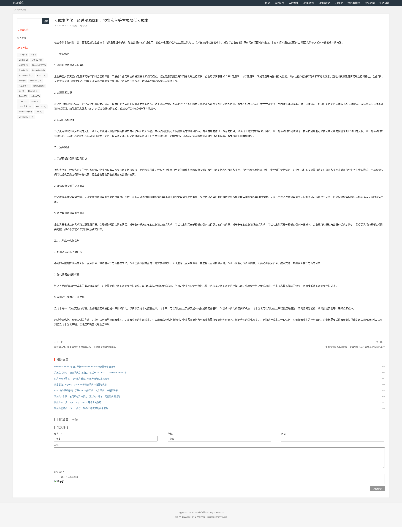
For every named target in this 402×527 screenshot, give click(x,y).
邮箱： (171, 433)
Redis (35, 101)
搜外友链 (21, 38)
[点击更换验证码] (59, 482)
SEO (22, 81)
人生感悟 (24, 86)
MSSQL (23, 65)
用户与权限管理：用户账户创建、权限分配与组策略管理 (81, 378)
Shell (23, 101)
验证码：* (59, 472)
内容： (57, 445)
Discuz (41, 106)
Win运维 (293, 3)
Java (23, 96)
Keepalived (38, 70)
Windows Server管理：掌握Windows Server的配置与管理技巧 (84, 366)
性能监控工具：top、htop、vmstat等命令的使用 (77, 402)
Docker (339, 3)
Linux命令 (324, 3)
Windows (35, 81)
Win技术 (279, 3)
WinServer (25, 112)
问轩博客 (18, 3)
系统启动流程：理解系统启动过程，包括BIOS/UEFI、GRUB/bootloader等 (90, 372)
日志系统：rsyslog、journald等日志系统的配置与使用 (80, 384)
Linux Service (26, 117)
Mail (39, 112)
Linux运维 (308, 3)
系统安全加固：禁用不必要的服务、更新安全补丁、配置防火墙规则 (87, 396)
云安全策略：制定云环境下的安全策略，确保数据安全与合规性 (85, 346)
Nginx (35, 96)
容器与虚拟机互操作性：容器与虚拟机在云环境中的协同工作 (355, 346)
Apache (23, 70)
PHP (23, 55)
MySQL (37, 60)
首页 (267, 3)
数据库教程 (353, 3)
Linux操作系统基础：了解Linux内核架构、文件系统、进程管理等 (86, 390)
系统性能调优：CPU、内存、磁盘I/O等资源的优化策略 (81, 408)
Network (33, 91)
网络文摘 (370, 3)
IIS (33, 55)
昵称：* (58, 433)
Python (41, 75)
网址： (284, 433)
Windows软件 (26, 75)
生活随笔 (384, 3)
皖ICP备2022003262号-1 (185, 517)
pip (21, 91)
